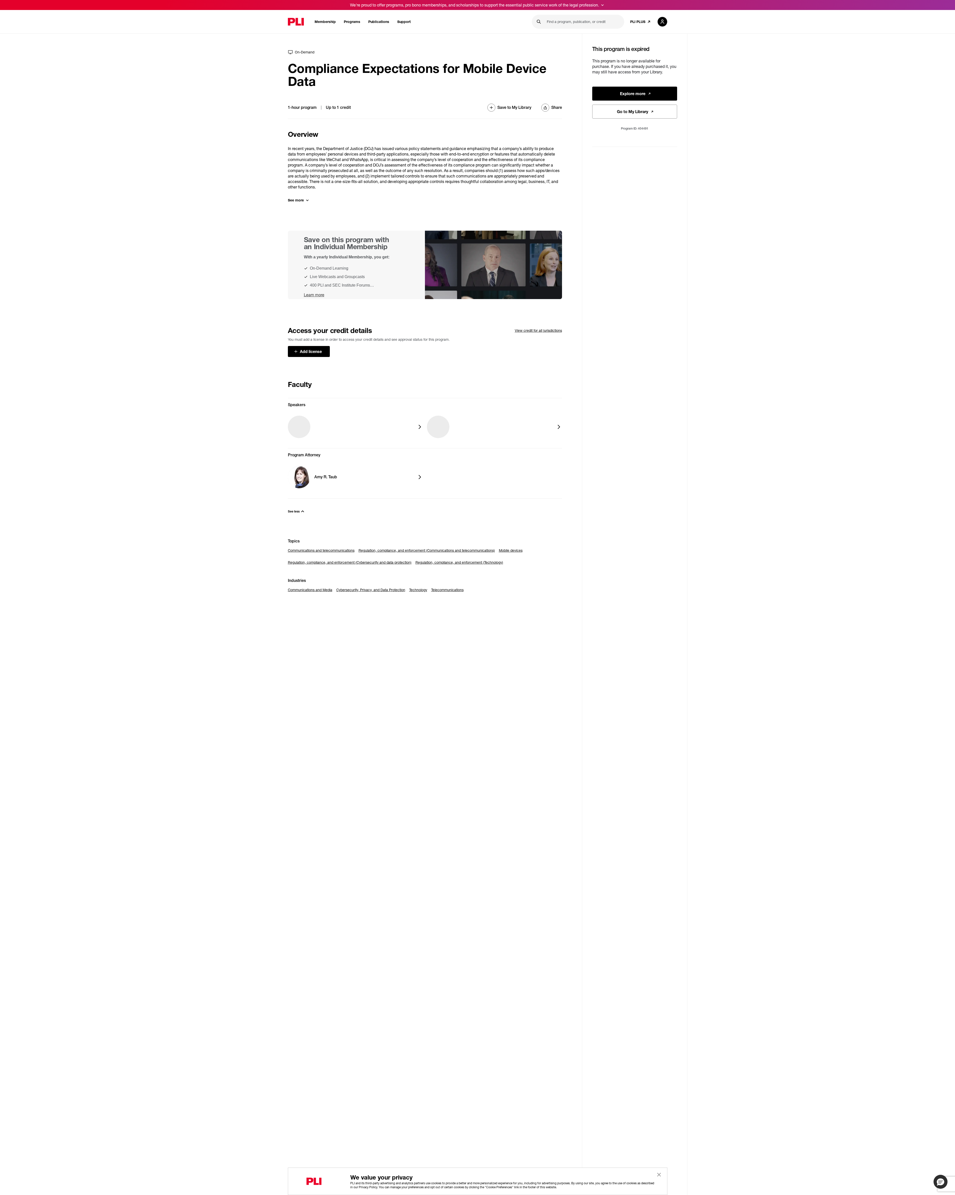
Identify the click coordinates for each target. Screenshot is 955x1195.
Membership (325, 21)
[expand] (602, 4)
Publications (378, 21)
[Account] (662, 22)
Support (404, 21)
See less (294, 511)
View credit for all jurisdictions (538, 330)
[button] (941, 1182)
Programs (352, 21)
